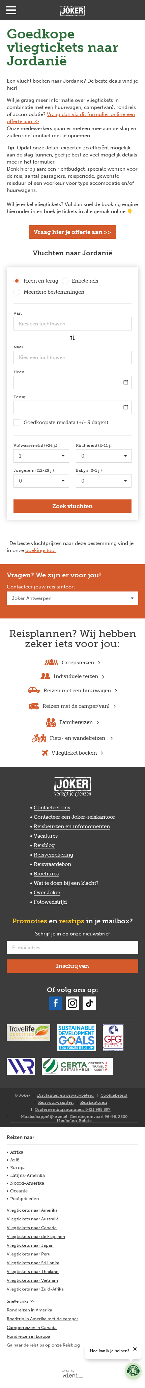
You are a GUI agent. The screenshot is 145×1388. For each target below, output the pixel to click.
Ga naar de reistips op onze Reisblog (43, 1345)
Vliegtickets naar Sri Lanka (33, 1262)
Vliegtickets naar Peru (29, 1253)
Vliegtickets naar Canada (32, 1227)
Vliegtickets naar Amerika (32, 1210)
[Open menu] (11, 10)
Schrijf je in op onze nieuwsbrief (83, 934)
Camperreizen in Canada (32, 1327)
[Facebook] (55, 1003)
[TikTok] (89, 1003)
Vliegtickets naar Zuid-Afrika (35, 1289)
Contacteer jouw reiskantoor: (41, 587)
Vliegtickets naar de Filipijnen (36, 1236)
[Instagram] (72, 1003)
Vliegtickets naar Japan (30, 1245)
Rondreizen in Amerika (29, 1309)
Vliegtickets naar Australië (33, 1218)
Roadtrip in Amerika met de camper (42, 1318)
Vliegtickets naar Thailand (33, 1271)
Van (27, 313)
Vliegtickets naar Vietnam (32, 1280)
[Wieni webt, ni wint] (72, 1374)
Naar (28, 347)
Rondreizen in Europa (28, 1336)
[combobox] (72, 323)
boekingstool (40, 550)
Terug (29, 397)
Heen (28, 372)
